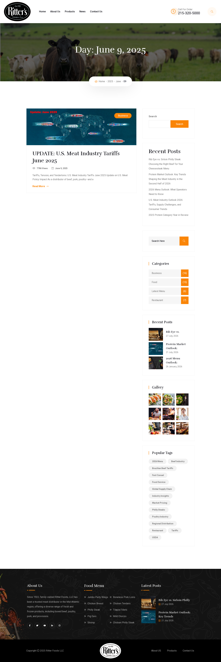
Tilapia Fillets (120, 609)
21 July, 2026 (172, 352)
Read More (39, 186)
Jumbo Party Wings (97, 597)
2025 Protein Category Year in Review (168, 215)
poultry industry (160, 516)
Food (154, 282)
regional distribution (162, 523)
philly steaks (158, 510)
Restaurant (157, 300)
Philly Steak (93, 609)
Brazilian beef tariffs (162, 468)
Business (123, 115)
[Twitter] (37, 625)
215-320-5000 (189, 13)
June (118, 81)
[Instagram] (59, 625)
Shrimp (91, 622)
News (82, 11)
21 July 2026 (167, 620)
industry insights (160, 496)
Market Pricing (159, 503)
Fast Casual (158, 475)
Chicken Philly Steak (123, 622)
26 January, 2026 (174, 366)
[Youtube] (44, 625)
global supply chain (162, 489)
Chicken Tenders (121, 603)
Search (153, 116)
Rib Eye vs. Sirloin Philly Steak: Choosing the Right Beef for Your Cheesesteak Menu (166, 164)
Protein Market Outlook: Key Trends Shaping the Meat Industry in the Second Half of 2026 (167, 179)
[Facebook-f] (29, 625)
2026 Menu (157, 461)
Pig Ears (91, 616)
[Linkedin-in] (52, 625)
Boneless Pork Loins (124, 597)
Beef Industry (177, 461)
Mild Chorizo (119, 616)
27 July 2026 (167, 604)
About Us (55, 11)
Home (42, 11)
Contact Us (96, 11)
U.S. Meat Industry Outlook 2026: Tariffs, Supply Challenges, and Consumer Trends (166, 205)
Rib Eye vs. (172, 331)
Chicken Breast (95, 603)
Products (70, 11)
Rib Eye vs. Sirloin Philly (174, 600)
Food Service (158, 482)
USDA (155, 537)
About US (156, 650)
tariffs (174, 530)
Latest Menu (158, 291)
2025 (110, 81)
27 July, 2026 (172, 336)
